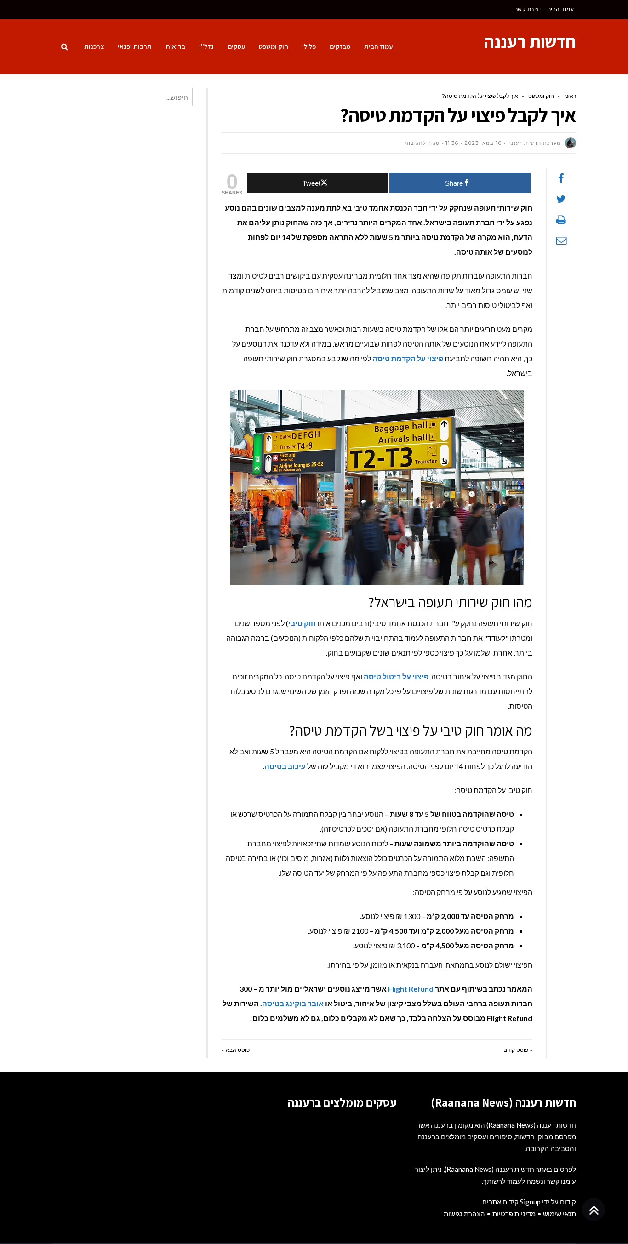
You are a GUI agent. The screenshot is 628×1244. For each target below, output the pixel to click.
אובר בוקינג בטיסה (293, 1003)
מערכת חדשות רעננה (534, 143)
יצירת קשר (528, 9)
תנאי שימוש (559, 1214)
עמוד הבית (560, 9)
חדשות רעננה (530, 41)
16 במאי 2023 (483, 143)
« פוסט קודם (517, 1049)
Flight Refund (411, 988)
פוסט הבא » (236, 1049)
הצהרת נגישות (464, 1214)
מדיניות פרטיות (514, 1214)
